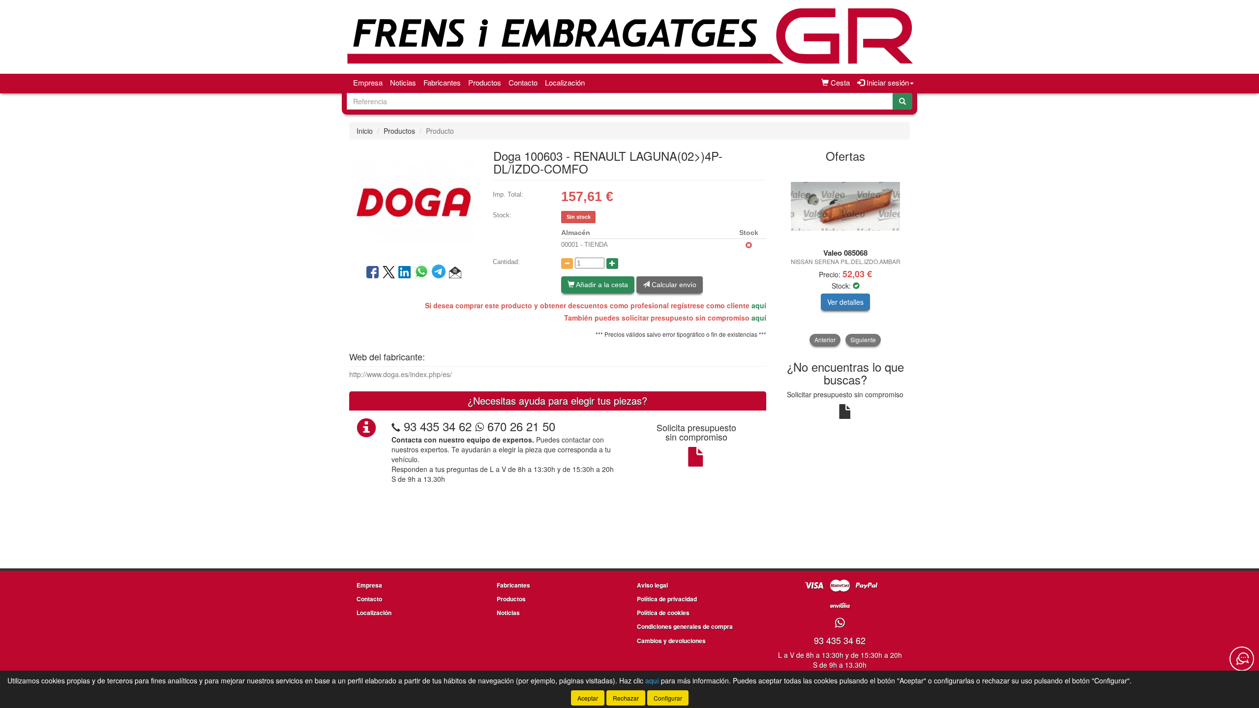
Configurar (668, 698)
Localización (565, 82)
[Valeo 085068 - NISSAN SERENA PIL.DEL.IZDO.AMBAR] (845, 206)
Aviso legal (652, 585)
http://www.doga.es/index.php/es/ (400, 374)
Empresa (368, 82)
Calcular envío (673, 285)
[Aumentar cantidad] (612, 263)
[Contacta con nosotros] (1241, 659)
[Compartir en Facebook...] (372, 273)
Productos (484, 82)
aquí (758, 305)
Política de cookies (663, 612)
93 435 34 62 (438, 426)
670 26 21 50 (519, 426)
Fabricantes (442, 82)
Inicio (365, 131)
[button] (455, 273)
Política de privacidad (667, 598)
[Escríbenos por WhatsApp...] (840, 623)
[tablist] (845, 257)
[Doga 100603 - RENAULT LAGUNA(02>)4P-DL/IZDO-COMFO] (413, 201)
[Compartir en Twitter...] (389, 273)
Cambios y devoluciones (671, 640)
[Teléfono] (395, 426)
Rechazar (626, 698)
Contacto (523, 82)
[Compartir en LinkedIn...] (404, 273)
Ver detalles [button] (845, 302)
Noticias (403, 82)
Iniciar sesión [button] (887, 82)
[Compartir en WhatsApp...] (423, 273)
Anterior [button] (825, 339)
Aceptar (587, 698)
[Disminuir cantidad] (567, 263)
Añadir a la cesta (601, 285)
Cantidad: (506, 262)
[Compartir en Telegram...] (440, 273)
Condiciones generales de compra (685, 626)
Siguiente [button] (863, 339)
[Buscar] (902, 101)
